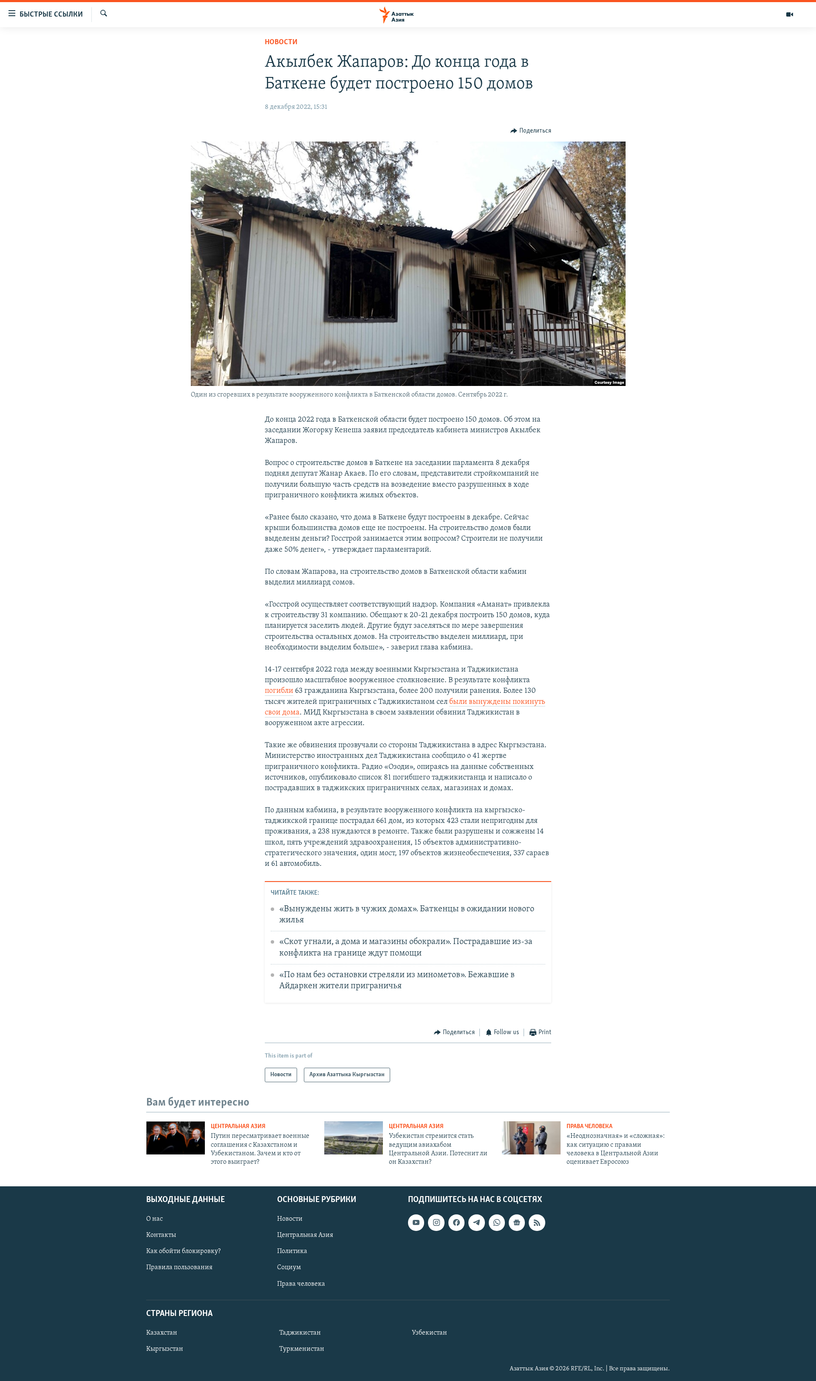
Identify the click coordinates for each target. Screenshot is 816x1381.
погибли (279, 691)
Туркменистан (301, 1349)
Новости (281, 42)
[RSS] (537, 1222)
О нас (154, 1219)
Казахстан (161, 1333)
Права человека (589, 1126)
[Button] (530, 130)
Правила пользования (179, 1267)
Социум (289, 1267)
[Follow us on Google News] (517, 1222)
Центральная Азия (238, 1126)
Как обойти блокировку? (183, 1251)
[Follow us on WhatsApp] (497, 1222)
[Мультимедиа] (789, 14)
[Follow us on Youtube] (416, 1222)
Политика (292, 1251)
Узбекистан (429, 1333)
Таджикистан (300, 1333)
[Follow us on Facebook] (456, 1222)
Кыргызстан (164, 1349)
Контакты (161, 1235)
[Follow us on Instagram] (436, 1222)
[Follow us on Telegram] (476, 1222)
